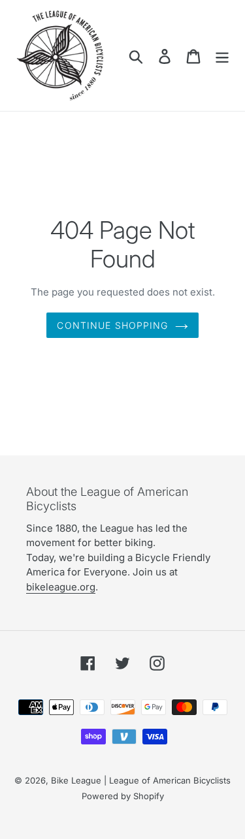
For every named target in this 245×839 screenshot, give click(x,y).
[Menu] (222, 55)
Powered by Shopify (123, 796)
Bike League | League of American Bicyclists (141, 780)
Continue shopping (112, 325)
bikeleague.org (60, 587)
